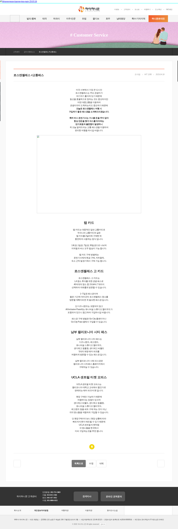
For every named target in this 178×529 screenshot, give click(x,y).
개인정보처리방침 (41, 510)
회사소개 (17, 510)
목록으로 (78, 463)
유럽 (84, 18)
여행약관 (64, 510)
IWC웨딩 (169, 9)
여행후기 (147, 9)
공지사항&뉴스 (29, 52)
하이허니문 (89, 9)
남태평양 (121, 18)
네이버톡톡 (135, 510)
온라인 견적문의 (113, 496)
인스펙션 (158, 9)
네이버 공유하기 (97, 446)
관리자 (103, 524)
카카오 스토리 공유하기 (91, 446)
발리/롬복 (31, 18)
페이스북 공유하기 (80, 446)
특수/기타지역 (138, 18)
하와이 (56, 18)
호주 (108, 18)
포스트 (137, 9)
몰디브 (96, 18)
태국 (44, 18)
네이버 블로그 (161, 510)
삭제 (101, 463)
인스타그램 (154, 510)
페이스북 (148, 510)
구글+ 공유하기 (86, 446)
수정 (91, 463)
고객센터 (127, 9)
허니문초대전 (158, 18)
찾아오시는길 (112, 510)
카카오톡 (141, 510)
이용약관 (88, 510)
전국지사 (86, 496)
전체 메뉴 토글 (15, 18)
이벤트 (116, 9)
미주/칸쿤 (71, 18)
